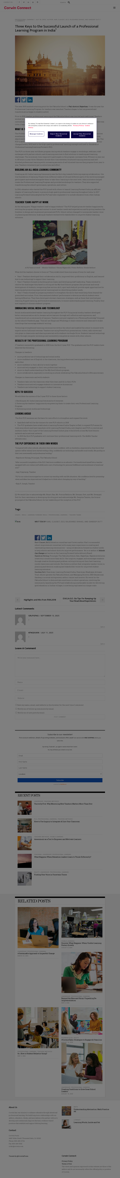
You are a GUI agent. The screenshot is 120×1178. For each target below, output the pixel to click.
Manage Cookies (36, 134)
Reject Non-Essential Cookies (58, 135)
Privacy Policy (78, 125)
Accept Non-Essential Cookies (82, 135)
